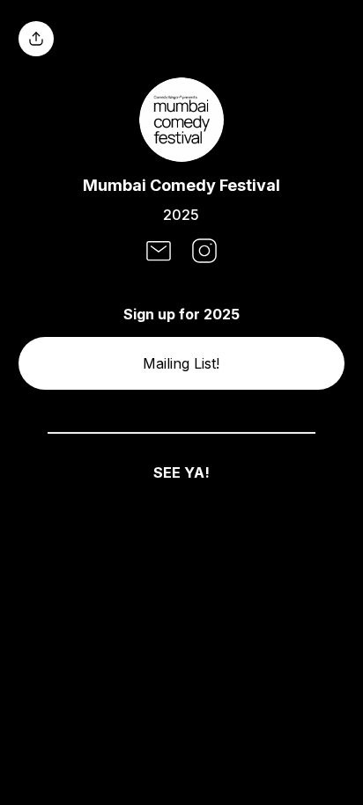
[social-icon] (158, 252)
